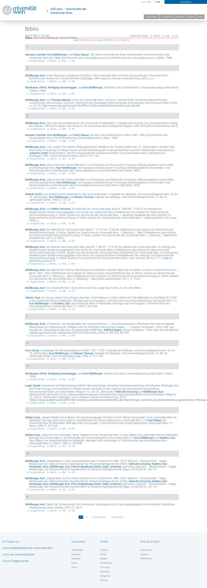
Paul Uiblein (154, 420)
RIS (176, 35)
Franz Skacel (81, 54)
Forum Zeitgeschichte (15, 561)
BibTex (157, 35)
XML (167, 35)
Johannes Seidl (38, 153)
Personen (166, 16)
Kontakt (144, 554)
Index (200, 16)
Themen (104, 550)
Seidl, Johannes (112, 466)
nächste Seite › (99, 517)
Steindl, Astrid (33, 194)
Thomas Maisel (60, 100)
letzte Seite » (117, 517)
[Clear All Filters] (68, 37)
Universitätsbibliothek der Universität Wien (27, 548)
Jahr (47, 35)
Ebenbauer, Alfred (36, 87)
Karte (191, 16)
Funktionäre (106, 563)
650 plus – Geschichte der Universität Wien (68, 11)
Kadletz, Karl (62, 303)
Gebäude (104, 571)
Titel (35, 35)
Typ (42, 35)
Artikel (103, 554)
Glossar (104, 580)
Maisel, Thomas (84, 197)
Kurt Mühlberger (57, 54)
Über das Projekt (149, 541)
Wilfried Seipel (112, 330)
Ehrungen (105, 567)
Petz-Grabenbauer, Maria (86, 466)
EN (155, 1)
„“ (80, 123)
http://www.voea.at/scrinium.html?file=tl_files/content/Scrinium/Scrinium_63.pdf (91, 105)
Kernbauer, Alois (39, 466)
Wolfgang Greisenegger (62, 87)
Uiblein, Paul (32, 297)
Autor (28, 35)
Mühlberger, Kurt (35, 75)
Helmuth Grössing (126, 391)
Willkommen (146, 558)
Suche (144, 2)
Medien (104, 558)
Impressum (146, 550)
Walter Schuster (61, 208)
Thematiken (151, 16)
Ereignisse (105, 576)
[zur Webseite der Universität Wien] (19, 10)
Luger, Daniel (32, 385)
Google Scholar (37, 61)
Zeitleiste (180, 16)
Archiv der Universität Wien (18, 554)
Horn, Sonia (32, 350)
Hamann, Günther (35, 54)
